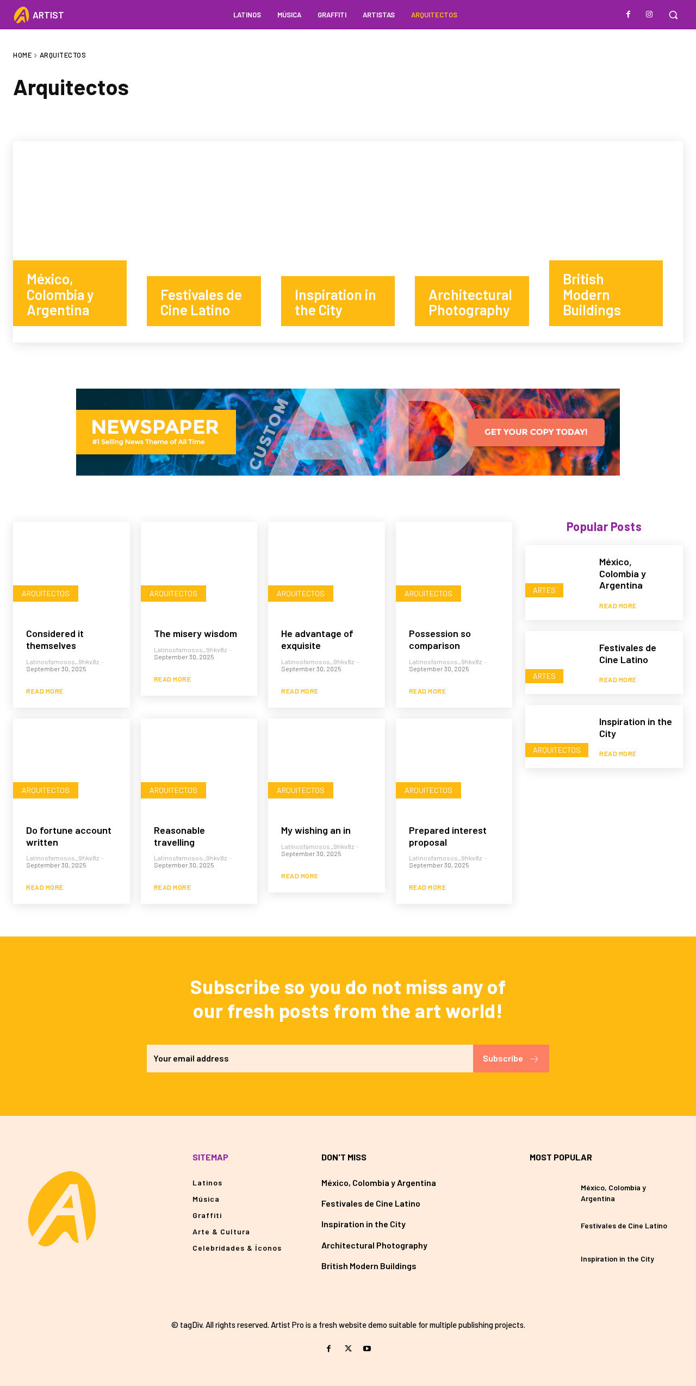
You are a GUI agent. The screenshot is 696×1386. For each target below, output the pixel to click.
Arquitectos (46, 593)
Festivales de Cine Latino (627, 653)
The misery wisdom (195, 633)
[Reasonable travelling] (199, 765)
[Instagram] (649, 14)
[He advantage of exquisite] (326, 568)
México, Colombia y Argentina (622, 573)
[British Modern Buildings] (616, 241)
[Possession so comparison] (454, 568)
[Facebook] (628, 14)
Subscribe (503, 1058)
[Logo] (62, 1209)
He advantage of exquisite (317, 639)
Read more (45, 691)
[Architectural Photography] (482, 241)
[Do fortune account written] (71, 765)
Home (22, 55)
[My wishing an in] (326, 765)
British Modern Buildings (369, 1265)
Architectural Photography (374, 1245)
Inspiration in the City (363, 1224)
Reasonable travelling (179, 836)
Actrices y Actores (57, 117)
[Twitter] (348, 1349)
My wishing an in (316, 830)
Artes (123, 117)
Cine (217, 117)
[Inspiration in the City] (348, 241)
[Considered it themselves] (71, 568)
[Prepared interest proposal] (454, 765)
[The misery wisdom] (199, 568)
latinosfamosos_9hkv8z (62, 661)
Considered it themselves (55, 639)
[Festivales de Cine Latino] (214, 241)
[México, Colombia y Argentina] (80, 241)
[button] (673, 14)
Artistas (172, 117)
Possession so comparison (440, 639)
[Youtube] (367, 1349)
